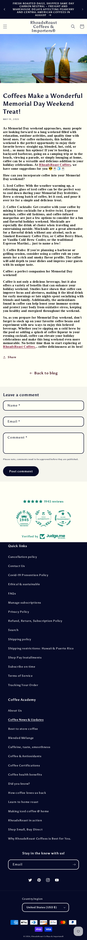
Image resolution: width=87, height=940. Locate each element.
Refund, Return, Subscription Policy (35, 621)
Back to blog (46, 373)
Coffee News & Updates (26, 719)
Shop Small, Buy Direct (25, 829)
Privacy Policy (18, 612)
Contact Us (16, 566)
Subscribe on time (21, 666)
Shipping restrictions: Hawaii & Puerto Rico (41, 648)
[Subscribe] (74, 865)
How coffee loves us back (27, 793)
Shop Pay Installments (25, 657)
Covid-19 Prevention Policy (28, 575)
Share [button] (12, 357)
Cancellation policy (22, 557)
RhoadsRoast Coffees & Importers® (47, 936)
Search (13, 630)
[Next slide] (82, 9)
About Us (15, 710)
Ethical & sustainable (24, 584)
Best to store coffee (23, 729)
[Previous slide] (4, 9)
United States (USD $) (42, 907)
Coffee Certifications (24, 765)
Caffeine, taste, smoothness (29, 747)
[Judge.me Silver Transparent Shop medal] (58, 518)
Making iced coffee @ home (28, 811)
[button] (5, 26)
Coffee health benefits (25, 774)
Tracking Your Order (23, 685)
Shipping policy (19, 639)
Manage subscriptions (24, 602)
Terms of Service (20, 676)
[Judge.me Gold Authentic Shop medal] (39, 518)
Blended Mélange (21, 738)
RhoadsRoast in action (25, 820)
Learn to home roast (23, 802)
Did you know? (19, 783)
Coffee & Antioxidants (24, 756)
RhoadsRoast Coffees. (19, 346)
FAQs (12, 593)
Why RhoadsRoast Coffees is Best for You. (39, 838)
